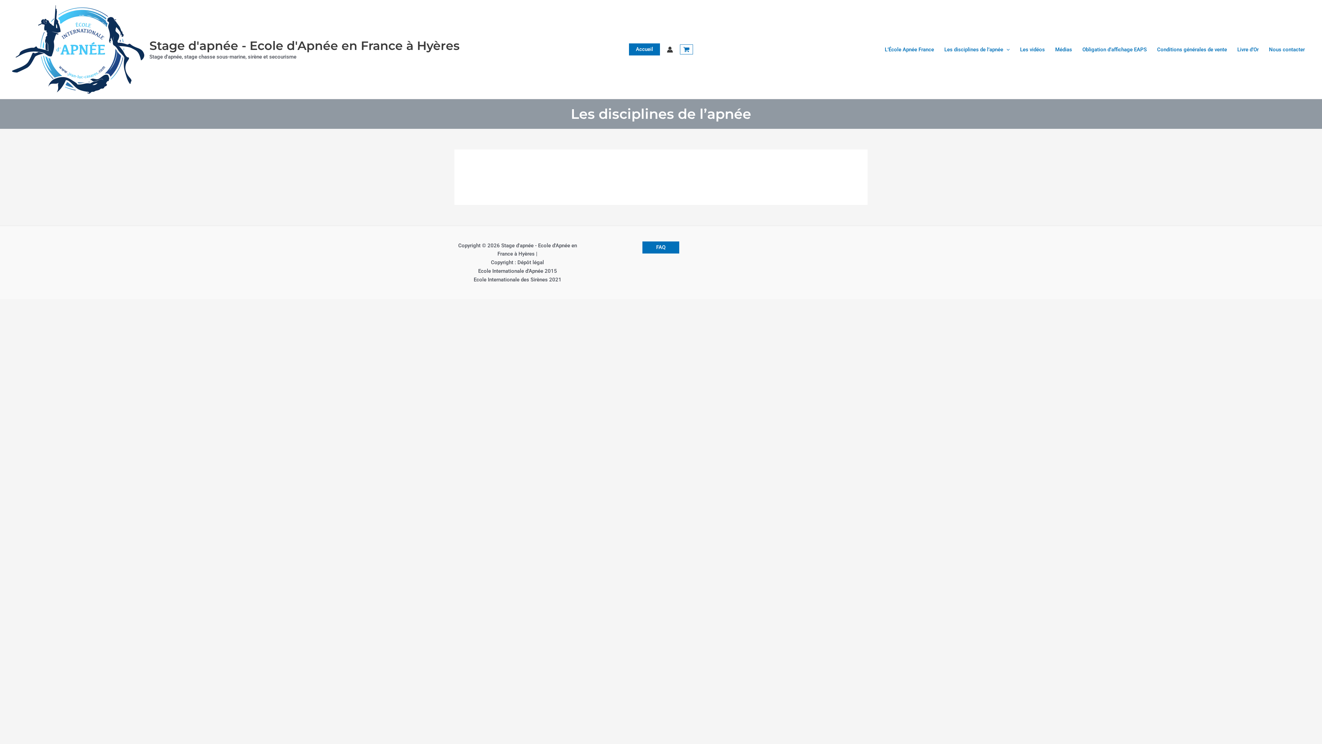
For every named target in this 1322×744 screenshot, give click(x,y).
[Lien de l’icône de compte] (670, 49)
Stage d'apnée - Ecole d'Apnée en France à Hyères (304, 45)
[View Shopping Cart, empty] (686, 49)
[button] (644, 49)
